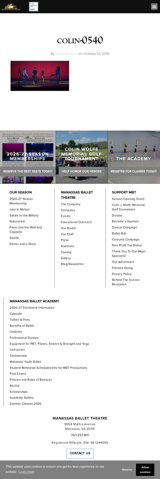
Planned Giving (122, 268)
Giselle (14, 238)
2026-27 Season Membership (21, 201)
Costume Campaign (125, 239)
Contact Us (80, 453)
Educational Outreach (76, 222)
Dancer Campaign (124, 227)
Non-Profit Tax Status (127, 245)
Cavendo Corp (67, 53)
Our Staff (67, 234)
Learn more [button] (26, 472)
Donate (117, 215)
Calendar (16, 314)
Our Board (68, 228)
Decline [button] (127, 469)
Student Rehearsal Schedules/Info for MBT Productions (48, 368)
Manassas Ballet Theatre (77, 195)
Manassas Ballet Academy (34, 301)
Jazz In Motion (20, 209)
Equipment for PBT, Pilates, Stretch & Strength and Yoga (49, 344)
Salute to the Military (24, 215)
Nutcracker (17, 221)
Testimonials (18, 355)
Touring (66, 252)
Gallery (66, 258)
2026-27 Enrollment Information (32, 308)
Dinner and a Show (23, 244)
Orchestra (68, 210)
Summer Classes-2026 (25, 403)
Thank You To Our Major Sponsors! (129, 254)
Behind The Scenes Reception (125, 282)
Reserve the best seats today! (27, 171)
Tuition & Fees (20, 319)
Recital (14, 386)
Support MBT (124, 192)
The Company (70, 204)
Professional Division (24, 338)
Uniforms (16, 332)
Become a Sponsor (125, 221)
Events (65, 216)
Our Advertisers (123, 262)
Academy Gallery (22, 397)
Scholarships (18, 392)
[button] (154, 6)
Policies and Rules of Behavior (31, 379)
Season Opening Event (128, 199)
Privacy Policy (122, 274)
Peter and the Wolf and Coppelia (26, 230)
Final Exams (18, 373)
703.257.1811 (80, 435)
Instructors (17, 349)
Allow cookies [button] (145, 470)
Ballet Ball (119, 233)
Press (65, 240)
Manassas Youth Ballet (25, 362)
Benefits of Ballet (22, 325)
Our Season (21, 192)
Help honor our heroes (81, 171)
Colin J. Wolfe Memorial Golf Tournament (128, 207)
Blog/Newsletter (72, 264)
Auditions (67, 246)
